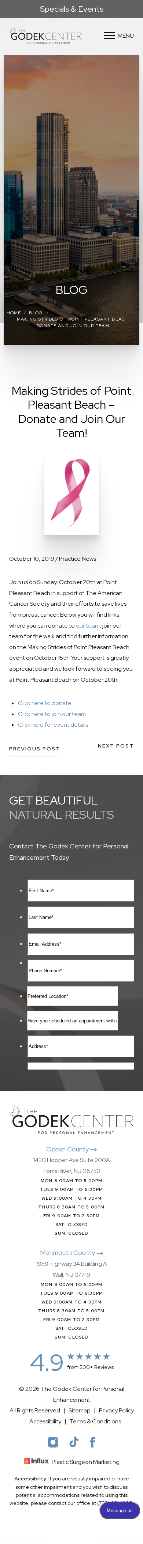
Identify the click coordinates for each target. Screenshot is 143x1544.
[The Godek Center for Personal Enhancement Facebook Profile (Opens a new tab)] (92, 1442)
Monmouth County (68, 1252)
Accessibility (45, 1421)
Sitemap (80, 1410)
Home (14, 313)
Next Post (116, 746)
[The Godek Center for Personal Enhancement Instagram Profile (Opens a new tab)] (53, 1442)
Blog (36, 313)
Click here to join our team (52, 714)
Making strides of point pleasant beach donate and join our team (73, 322)
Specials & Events (71, 9)
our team (88, 625)
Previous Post (34, 749)
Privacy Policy (116, 1410)
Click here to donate (45, 703)
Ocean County (68, 1149)
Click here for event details (53, 725)
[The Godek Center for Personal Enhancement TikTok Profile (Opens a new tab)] (74, 1442)
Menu (126, 35)
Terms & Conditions (95, 1421)
